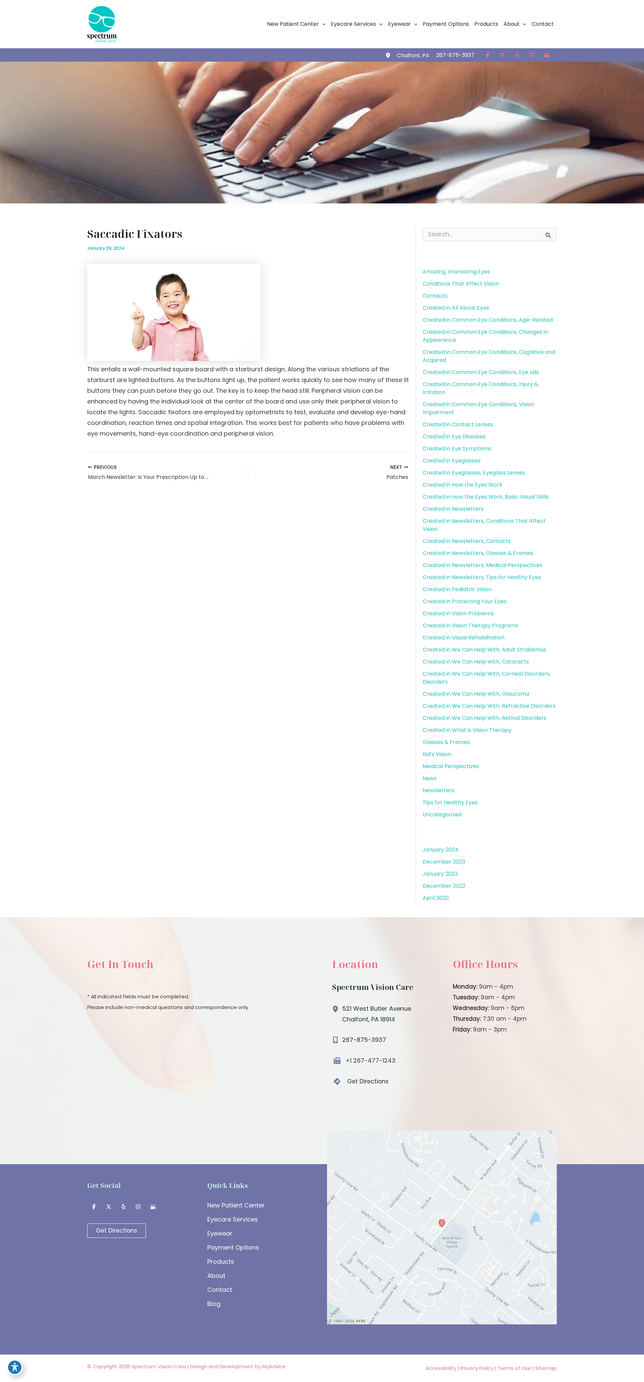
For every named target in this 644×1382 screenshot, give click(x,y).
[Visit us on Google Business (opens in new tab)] (546, 55)
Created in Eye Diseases (454, 436)
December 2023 (444, 862)
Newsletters (438, 790)
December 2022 (444, 886)
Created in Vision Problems (458, 613)
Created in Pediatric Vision (457, 589)
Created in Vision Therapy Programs (470, 625)
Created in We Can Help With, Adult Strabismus (484, 649)
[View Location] (389, 55)
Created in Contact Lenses (458, 424)
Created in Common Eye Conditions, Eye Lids (481, 372)
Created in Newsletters (453, 509)
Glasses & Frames (446, 742)
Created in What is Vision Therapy (467, 730)
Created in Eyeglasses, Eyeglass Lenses (474, 473)
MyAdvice (274, 1366)
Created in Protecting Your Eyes (464, 601)
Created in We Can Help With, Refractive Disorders (489, 706)
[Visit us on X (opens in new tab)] (502, 55)
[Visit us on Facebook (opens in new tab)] (487, 55)
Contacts (435, 296)
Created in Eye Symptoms (457, 448)
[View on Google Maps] (442, 1227)
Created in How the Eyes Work (462, 485)
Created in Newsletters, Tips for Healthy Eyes (482, 577)
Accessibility (441, 1368)
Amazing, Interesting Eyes (456, 271)
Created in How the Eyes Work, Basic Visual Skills (486, 497)
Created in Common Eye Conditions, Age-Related (488, 320)
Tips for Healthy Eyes (450, 802)
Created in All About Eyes (456, 308)
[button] (297, 24)
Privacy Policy (477, 1368)
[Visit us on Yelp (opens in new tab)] (517, 55)
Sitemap (546, 1368)
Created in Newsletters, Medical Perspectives (482, 565)
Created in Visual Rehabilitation (463, 637)
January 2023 (440, 874)
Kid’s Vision (437, 754)
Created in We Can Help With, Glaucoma (476, 694)
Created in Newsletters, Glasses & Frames (478, 553)
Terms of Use (514, 1368)
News (430, 778)
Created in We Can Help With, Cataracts (476, 662)
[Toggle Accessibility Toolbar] (15, 1367)
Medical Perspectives (451, 766)
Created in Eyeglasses (452, 460)
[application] (322, 24)
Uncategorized (442, 814)
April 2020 (436, 898)
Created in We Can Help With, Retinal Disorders (484, 718)
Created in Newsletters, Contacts (467, 541)
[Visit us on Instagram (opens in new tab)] (532, 55)
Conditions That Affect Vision (461, 284)
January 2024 (441, 850)
